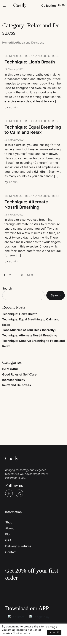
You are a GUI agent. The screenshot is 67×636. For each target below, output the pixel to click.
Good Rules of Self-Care (19, 374)
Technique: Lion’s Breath (19, 314)
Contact (11, 552)
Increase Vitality (13, 380)
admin (13, 107)
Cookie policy (21, 633)
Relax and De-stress (42, 56)
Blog (8, 534)
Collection (48, 5)
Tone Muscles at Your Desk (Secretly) (29, 330)
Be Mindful (13, 56)
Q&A (8, 540)
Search (7, 288)
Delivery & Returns (18, 546)
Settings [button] (51, 627)
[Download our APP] (16, 617)
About (9, 528)
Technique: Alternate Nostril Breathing (29, 335)
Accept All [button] (54, 632)
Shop (8, 522)
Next (31, 275)
